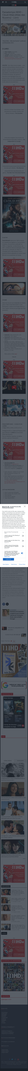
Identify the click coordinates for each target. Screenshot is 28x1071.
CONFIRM (8, 559)
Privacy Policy (22, 564)
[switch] (22, 536)
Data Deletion (6, 564)
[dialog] (14, 535)
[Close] (25, 506)
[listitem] (14, 532)
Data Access (14, 564)
